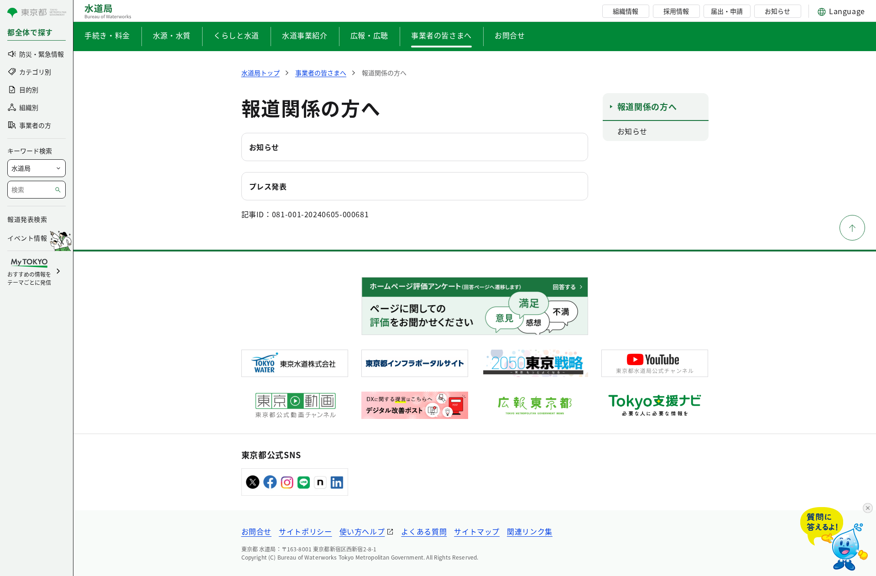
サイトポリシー (305, 531)
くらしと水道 (236, 35)
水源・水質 (172, 35)
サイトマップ (477, 531)
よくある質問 (424, 531)
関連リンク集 (530, 531)
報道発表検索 (27, 219)
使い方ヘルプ (362, 531)
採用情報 (676, 11)
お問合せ (510, 35)
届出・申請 (727, 11)
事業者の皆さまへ (441, 35)
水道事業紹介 (305, 35)
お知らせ (777, 11)
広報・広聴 (369, 35)
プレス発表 (268, 186)
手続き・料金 (107, 35)
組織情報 (625, 11)
